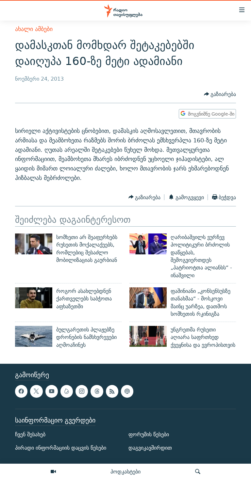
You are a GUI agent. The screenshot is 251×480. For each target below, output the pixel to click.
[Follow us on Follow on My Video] (66, 391)
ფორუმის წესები (148, 434)
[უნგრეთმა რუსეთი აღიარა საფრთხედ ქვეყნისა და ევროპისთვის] (148, 336)
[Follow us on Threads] (97, 391)
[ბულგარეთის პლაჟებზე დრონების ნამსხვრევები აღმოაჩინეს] (33, 336)
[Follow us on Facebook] (21, 391)
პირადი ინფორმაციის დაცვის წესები (60, 448)
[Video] (53, 472)
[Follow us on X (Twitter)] (36, 391)
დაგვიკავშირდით (150, 448)
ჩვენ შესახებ (30, 434)
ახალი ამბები (34, 29)
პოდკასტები (125, 471)
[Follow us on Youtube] (51, 391)
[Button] (220, 94)
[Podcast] (127, 391)
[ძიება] (198, 472)
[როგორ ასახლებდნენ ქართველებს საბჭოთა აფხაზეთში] (33, 297)
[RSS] (112, 391)
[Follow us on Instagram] (81, 391)
